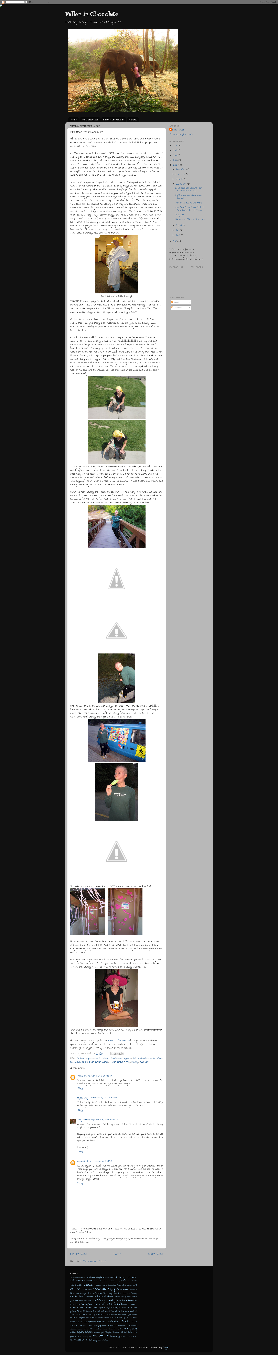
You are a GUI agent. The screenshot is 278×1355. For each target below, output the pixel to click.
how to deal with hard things (102, 1304)
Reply (80, 1088)
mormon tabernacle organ (121, 1314)
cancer (98, 1058)
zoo (106, 1340)
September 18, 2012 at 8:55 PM (97, 1161)
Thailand (116, 1332)
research (73, 1329)
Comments (178, 307)
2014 (175, 155)
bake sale (109, 1277)
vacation (80, 1340)
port (85, 1325)
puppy (97, 1325)
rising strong (83, 1329)
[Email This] (111, 1053)
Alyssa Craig (82, 1098)
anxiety (83, 1277)
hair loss (79, 1300)
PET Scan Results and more (188, 203)
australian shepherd (96, 1277)
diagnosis (127, 1058)
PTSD (90, 1325)
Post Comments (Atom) (94, 1261)
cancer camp (101, 1285)
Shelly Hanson (83, 1119)
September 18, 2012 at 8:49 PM (104, 1119)
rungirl (79, 1161)
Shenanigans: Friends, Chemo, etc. (190, 219)
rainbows (122, 1325)
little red (96, 1311)
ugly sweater (123, 1336)
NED (111, 1317)
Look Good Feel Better (110, 1311)
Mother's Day (76, 1317)
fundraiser (157, 1058)
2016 (175, 150)
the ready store (86, 1336)
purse (104, 1325)
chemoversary (123, 1289)
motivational (97, 1317)
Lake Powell (127, 1307)
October (180, 179)
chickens (133, 1289)
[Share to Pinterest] (122, 1053)
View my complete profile (181, 134)
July (178, 230)
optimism (92, 1321)
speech (73, 1332)
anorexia (76, 1277)
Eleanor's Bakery (130, 1293)
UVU (75, 1340)
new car (129, 1317)
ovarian (105, 1062)
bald (116, 1277)
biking (101, 1281)
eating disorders (114, 1293)
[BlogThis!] (114, 1053)
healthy (111, 1300)
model (100, 1314)
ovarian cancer (116, 1062)
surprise (89, 1332)
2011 (175, 241)
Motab (134, 1314)
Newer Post (78, 1254)
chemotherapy (115, 1058)
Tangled (108, 1332)
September (181, 184)
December (181, 169)
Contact (133, 119)
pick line (79, 1325)
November (181, 174)
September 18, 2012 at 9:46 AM (103, 1098)
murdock (106, 1317)
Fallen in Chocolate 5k (113, 119)
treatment (144, 1062)
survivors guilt (99, 1332)
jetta (119, 1307)
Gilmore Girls (119, 1296)
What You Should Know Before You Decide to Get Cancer (189, 209)
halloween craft (90, 1300)
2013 (175, 160)
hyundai (102, 1307)
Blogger (165, 1347)
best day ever (86, 1058)
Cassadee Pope (114, 1285)
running (127, 1062)
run (91, 1329)
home (124, 1300)
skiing (134, 1329)
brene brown (126, 1281)
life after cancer (84, 1311)
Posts (176, 302)
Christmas (74, 1293)
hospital (80, 1062)
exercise (74, 1296)
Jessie (80, 1076)
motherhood (86, 1317)
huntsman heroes (77, 1307)
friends (100, 1296)
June (178, 235)
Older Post (155, 1254)
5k (78, 1058)
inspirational (111, 1307)
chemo (105, 1058)
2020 (175, 145)
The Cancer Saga (90, 119)
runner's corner (101, 1329)
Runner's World (115, 1329)
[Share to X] (117, 1053)
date (90, 1293)
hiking (119, 1300)
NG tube (83, 1321)
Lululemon (78, 1314)
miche (85, 1314)
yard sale (101, 1340)
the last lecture (126, 1332)
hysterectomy (92, 1307)
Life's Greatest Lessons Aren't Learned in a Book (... (189, 189)
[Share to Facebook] (120, 1053)
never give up (119, 1317)
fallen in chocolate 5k (142, 1058)
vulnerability (89, 1340)
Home (74, 119)
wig (95, 1340)
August (179, 225)
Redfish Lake (132, 1325)
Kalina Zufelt (178, 130)
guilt (126, 1296)
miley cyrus (92, 1314)
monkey (106, 1314)
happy (73, 1062)
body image (115, 1281)
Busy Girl (179, 215)
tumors (113, 1336)
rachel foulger (112, 1325)
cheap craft (132, 1285)
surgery (134, 1062)
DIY (104, 1293)
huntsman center (93, 1062)
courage (83, 1293)
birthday (107, 1281)
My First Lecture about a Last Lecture (189, 197)
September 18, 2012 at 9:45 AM (98, 1076)
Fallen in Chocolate (91, 14)
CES (124, 1285)
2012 (175, 165)
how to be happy (78, 1304)
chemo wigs (87, 1289)
